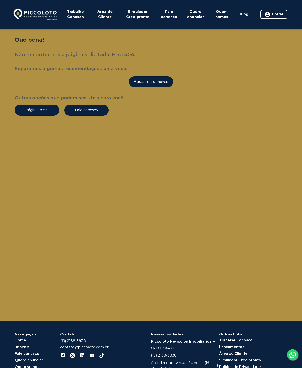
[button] (185, 341)
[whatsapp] (292, 354)
